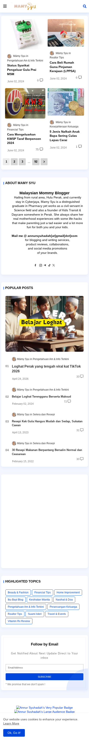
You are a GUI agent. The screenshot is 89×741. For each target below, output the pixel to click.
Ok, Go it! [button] (14, 732)
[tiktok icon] (49, 266)
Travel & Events (57, 614)
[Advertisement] (44, 521)
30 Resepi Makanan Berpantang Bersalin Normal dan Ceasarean (47, 451)
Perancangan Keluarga (63, 606)
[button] (84, 6)
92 (35, 161)
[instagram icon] (40, 266)
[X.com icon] (53, 266)
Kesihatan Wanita (39, 599)
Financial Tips (42, 592)
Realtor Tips (15, 614)
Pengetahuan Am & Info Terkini (26, 606)
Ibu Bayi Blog (15, 599)
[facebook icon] (35, 266)
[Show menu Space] (5, 6)
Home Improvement (68, 592)
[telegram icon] (45, 266)
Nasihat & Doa (64, 599)
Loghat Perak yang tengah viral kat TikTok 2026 (46, 369)
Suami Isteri (35, 614)
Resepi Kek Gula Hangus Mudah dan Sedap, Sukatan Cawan (47, 423)
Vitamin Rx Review (19, 621)
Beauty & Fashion (18, 592)
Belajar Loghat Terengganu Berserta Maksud (41, 396)
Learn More (11, 723)
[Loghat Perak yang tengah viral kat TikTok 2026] (44, 324)
